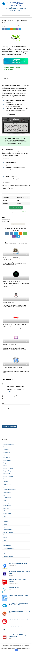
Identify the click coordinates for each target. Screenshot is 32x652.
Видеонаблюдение (8, 471)
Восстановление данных (10, 479)
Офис (4, 516)
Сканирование (7, 545)
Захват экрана (7, 497)
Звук (4, 500)
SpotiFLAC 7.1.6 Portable (11, 281)
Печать (5, 519)
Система (5, 543)
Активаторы (6, 449)
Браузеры (6, 463)
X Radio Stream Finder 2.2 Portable (14, 324)
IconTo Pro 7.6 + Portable (16, 627)
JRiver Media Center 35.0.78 (12, 367)
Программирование (8, 527)
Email (3, 403)
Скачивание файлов (8, 548)
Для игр (5, 487)
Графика (5, 481)
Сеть (4, 540)
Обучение (6, 511)
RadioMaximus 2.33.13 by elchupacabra (11, 258)
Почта (5, 524)
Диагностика (6, 484)
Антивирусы (6, 452)
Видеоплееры (7, 473)
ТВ (4, 553)
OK (16, 650)
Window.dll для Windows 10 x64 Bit (18, 595)
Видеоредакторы (8, 476)
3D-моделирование (8, 444)
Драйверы (6, 495)
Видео (5, 465)
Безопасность (7, 460)
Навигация (6, 508)
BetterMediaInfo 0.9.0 (10, 344)
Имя (3, 398)
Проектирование (8, 529)
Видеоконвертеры (8, 468)
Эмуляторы (6, 559)
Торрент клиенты (8, 556)
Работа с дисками (8, 532)
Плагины (5, 521)
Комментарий (5, 409)
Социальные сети (8, 551)
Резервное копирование (10, 535)
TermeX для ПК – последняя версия (19, 619)
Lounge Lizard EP (16, 208)
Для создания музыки (20, 25)
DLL (4, 447)
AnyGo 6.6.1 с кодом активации (18, 563)
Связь (5, 537)
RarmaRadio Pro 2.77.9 (10, 303)
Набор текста (7, 505)
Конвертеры (6, 503)
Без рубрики (6, 457)
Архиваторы (6, 455)
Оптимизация (7, 513)
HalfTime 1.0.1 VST (14, 587)
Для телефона (7, 492)
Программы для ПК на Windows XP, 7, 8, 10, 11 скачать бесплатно (15, 3)
